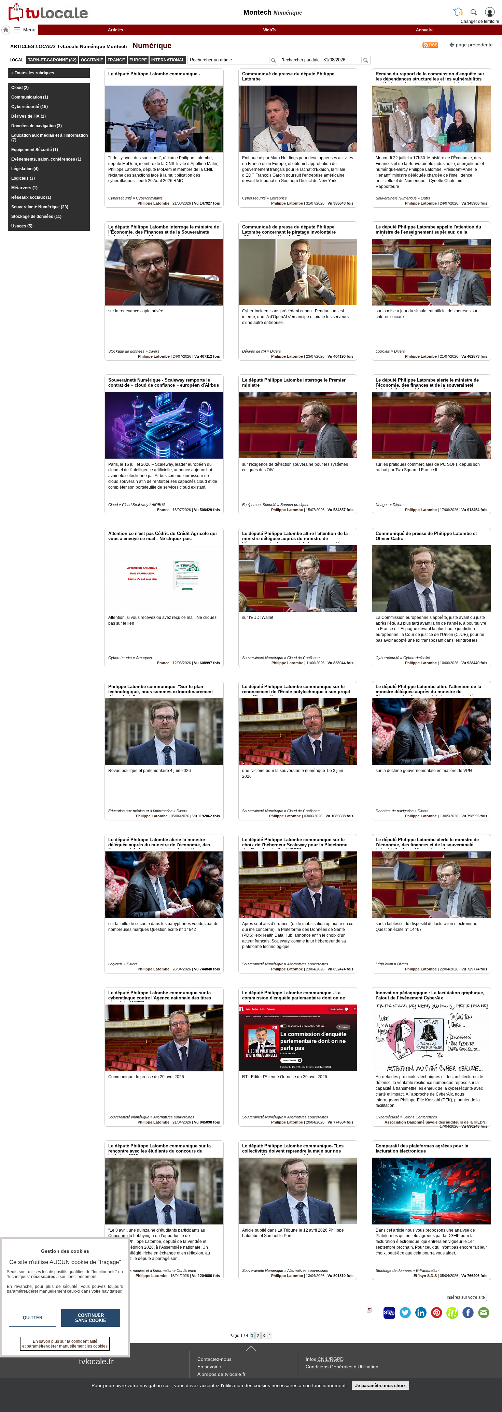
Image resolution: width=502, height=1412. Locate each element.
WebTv (270, 30)
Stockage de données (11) (36, 216)
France (163, 510)
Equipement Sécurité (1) (34, 149)
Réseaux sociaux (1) (31, 197)
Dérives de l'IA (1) (28, 116)
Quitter (32, 1317)
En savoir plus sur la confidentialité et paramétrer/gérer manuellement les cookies (65, 1344)
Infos (325, 1359)
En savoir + (209, 1366)
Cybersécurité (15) (29, 106)
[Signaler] (373, 1313)
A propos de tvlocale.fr (221, 1374)
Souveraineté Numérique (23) (39, 207)
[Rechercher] (474, 12)
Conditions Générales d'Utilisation (342, 1366)
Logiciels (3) (23, 178)
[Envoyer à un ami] (483, 1313)
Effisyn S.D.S (425, 1276)
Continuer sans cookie (90, 1318)
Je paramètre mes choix (380, 1385)
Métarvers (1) (24, 187)
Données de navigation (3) (36, 125)
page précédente (474, 44)
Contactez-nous (214, 1359)
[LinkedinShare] (421, 1313)
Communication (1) (29, 97)
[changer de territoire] (458, 12)
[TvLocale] (47, 12)
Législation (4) (25, 168)
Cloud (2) (20, 87)
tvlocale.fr (96, 1361)
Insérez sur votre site (466, 1297)
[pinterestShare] (436, 1313)
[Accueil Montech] (5, 30)
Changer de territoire (480, 21)
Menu (29, 29)
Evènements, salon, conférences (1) (46, 159)
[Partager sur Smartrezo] (389, 1313)
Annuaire (425, 30)
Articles (115, 30)
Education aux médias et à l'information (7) (49, 138)
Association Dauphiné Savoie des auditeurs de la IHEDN (435, 1122)
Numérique (149, 45)
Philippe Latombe (153, 203)
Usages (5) (21, 226)
